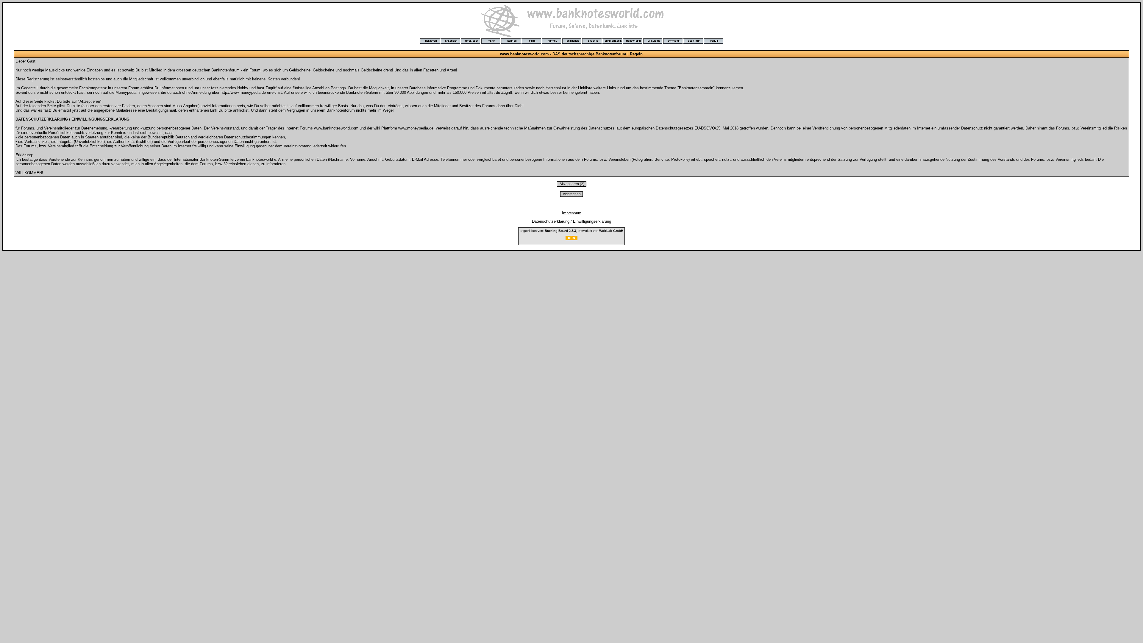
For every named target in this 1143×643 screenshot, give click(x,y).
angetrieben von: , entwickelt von (571, 230)
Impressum (571, 213)
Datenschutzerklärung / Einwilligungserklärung (571, 221)
